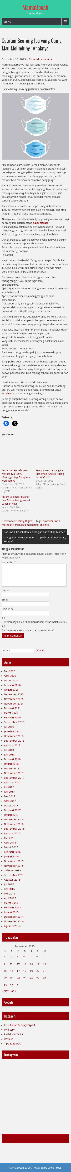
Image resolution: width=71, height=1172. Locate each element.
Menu (7, 22)
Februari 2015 (12, 907)
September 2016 (14, 828)
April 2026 (10, 675)
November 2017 (14, 773)
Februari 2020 (12, 717)
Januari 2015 (11, 912)
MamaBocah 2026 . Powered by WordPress (35, 1167)
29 (5, 985)
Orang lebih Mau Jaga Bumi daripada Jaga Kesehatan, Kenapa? (34, 539)
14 (44, 963)
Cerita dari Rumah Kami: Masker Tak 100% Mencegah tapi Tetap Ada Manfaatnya (16, 475)
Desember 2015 (14, 861)
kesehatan (8, 393)
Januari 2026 (11, 689)
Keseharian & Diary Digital (17, 521)
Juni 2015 (9, 889)
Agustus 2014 (12, 926)
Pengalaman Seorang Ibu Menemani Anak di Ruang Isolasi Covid (50, 474)
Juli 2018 (9, 750)
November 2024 (14, 703)
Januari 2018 (11, 763)
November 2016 (14, 824)
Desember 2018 (14, 736)
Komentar (9, 562)
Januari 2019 (11, 731)
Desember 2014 (14, 916)
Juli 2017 (9, 787)
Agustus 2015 (12, 879)
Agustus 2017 (12, 782)
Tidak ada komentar (40, 59)
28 (44, 978)
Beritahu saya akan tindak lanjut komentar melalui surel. (34, 621)
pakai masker (40, 222)
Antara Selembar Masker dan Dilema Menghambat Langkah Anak (16, 500)
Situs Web (8, 608)
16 (11, 970)
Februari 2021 (12, 708)
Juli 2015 (9, 884)
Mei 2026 (9, 671)
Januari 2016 (11, 856)
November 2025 (14, 699)
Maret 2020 (11, 712)
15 (5, 970)
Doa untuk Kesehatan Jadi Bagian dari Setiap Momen (34, 532)
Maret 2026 (11, 680)
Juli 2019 (9, 726)
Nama (5, 590)
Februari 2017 (12, 810)
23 (11, 978)
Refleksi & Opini (13, 1034)
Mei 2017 (9, 796)
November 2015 (14, 865)
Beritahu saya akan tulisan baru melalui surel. (28, 630)
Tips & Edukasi (12, 1043)
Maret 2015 (11, 902)
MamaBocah (35, 7)
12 (31, 963)
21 (44, 970)
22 (5, 978)
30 (11, 985)
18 (24, 970)
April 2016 (10, 842)
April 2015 (10, 898)
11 (24, 963)
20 (37, 970)
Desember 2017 (14, 768)
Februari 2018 (12, 759)
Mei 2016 (9, 838)
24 (18, 978)
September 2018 (14, 740)
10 (18, 963)
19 (31, 970)
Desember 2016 (14, 819)
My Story (9, 1029)
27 (37, 978)
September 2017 (14, 777)
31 (18, 985)
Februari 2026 (12, 685)
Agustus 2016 (12, 833)
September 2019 (14, 722)
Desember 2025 (14, 694)
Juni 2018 (9, 754)
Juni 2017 (9, 791)
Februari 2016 (12, 851)
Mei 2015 (9, 893)
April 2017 (10, 800)
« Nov (5, 990)
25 (24, 978)
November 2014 (14, 921)
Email (5, 599)
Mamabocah (12, 1138)
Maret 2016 (11, 847)
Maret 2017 (11, 805)
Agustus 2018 (12, 745)
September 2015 (14, 875)
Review (8, 1039)
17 (18, 970)
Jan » (13, 990)
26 (31, 978)
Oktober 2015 (12, 870)
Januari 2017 (11, 814)
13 (37, 963)
